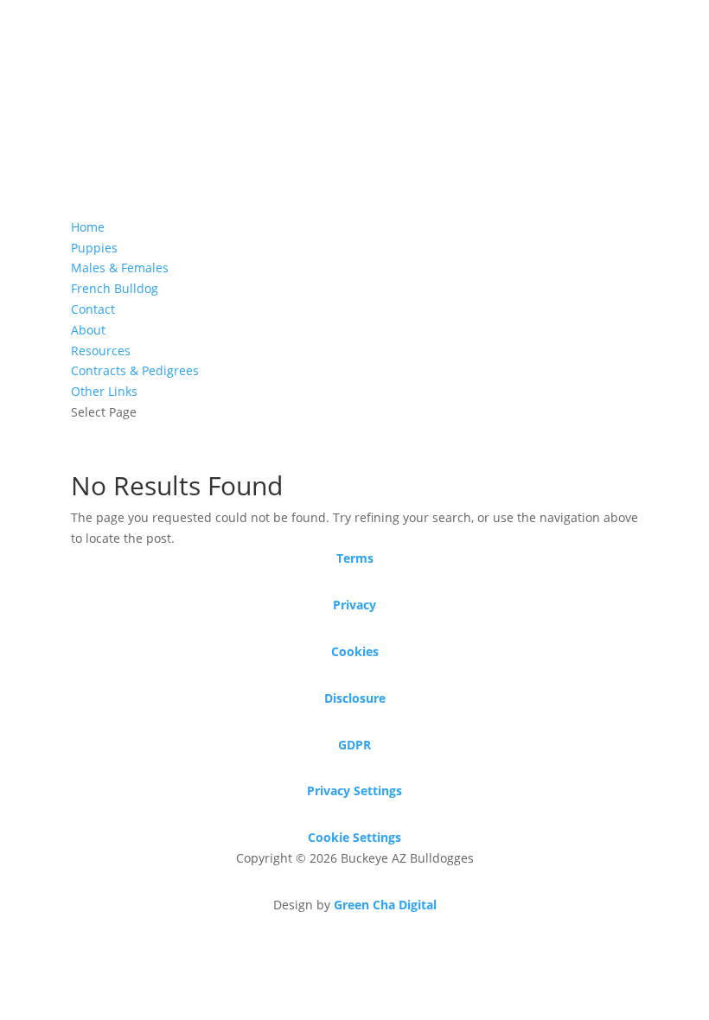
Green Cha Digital (385, 904)
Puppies (94, 247)
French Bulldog (114, 288)
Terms (355, 558)
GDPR (354, 744)
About (88, 330)
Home (88, 227)
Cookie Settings (354, 837)
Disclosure (355, 698)
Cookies (355, 651)
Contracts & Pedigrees (135, 370)
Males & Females (120, 267)
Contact (93, 309)
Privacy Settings (354, 790)
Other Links (104, 391)
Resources (101, 350)
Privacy (354, 604)
